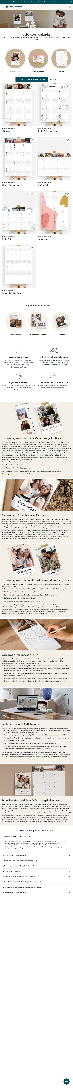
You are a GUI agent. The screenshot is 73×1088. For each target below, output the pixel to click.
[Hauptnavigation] (3, 6)
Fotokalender (15, 335)
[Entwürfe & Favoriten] (66, 6)
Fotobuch (61, 335)
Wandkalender (15, 71)
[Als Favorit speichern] (32, 86)
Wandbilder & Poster (38, 335)
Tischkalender (38, 71)
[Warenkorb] (69, 6)
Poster (61, 71)
